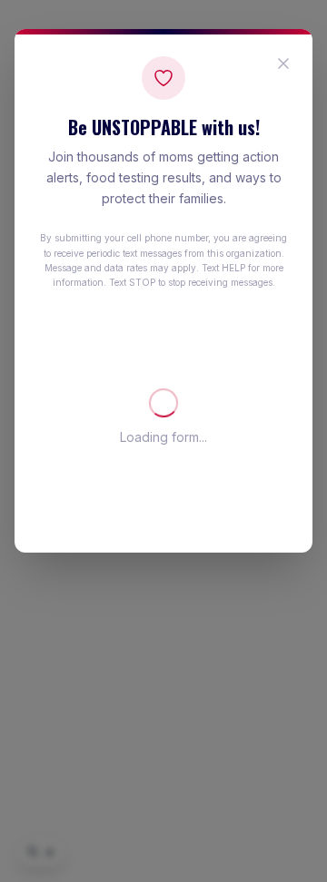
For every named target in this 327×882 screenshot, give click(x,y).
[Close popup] (283, 63)
